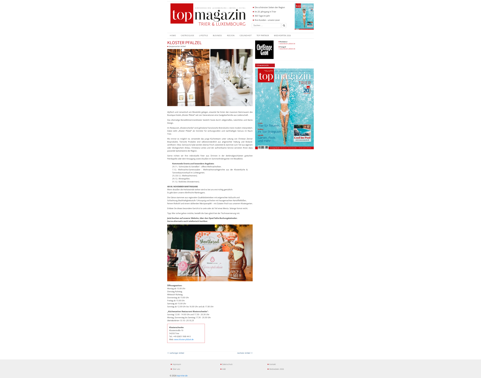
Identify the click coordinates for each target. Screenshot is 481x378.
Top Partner (263, 35)
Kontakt (272, 364)
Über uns (176, 369)
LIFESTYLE (203, 35)
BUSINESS (217, 35)
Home (173, 35)
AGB (224, 369)
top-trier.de (182, 375)
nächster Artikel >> (245, 353)
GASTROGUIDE (187, 35)
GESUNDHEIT (245, 35)
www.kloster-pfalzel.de (184, 339)
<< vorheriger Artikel (175, 353)
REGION (230, 35)
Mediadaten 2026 (282, 35)
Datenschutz (227, 364)
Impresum (176, 364)
